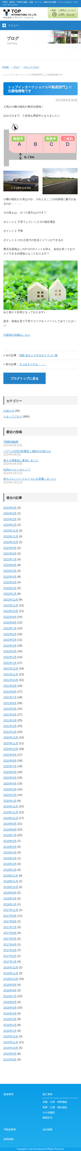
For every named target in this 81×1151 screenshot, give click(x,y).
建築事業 (9, 1094)
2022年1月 (10, 663)
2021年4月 (10, 714)
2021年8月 (10, 691)
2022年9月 (10, 617)
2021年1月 (10, 731)
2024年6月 (10, 507)
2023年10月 (10, 542)
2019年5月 (10, 846)
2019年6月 (10, 841)
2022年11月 (10, 605)
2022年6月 (10, 634)
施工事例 (47, 1094)
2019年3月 (10, 858)
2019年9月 (10, 823)
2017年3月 (10, 950)
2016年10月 (10, 979)
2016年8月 (10, 990)
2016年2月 (10, 1025)
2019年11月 (10, 812)
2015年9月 (10, 1053)
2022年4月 (10, 645)
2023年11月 (10, 536)
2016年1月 (10, 1030)
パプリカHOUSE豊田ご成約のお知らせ (27, 451)
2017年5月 (10, 938)
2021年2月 (10, 726)
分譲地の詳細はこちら (16, 334)
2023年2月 (10, 588)
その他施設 (49, 1112)
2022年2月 (10, 657)
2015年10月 (10, 1047)
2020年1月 (10, 800)
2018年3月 (10, 898)
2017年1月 (10, 961)
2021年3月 (10, 720)
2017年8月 (10, 921)
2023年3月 (10, 582)
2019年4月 (10, 852)
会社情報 (47, 1129)
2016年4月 (10, 1013)
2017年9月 (10, 915)
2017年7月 (10, 927)
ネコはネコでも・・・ (32, 364)
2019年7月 (10, 835)
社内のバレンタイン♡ (16, 469)
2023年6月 (10, 565)
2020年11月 (10, 743)
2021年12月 (10, 668)
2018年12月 (10, 875)
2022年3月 (10, 651)
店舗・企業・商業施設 (55, 1101)
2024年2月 (10, 519)
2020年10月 (10, 749)
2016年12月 (10, 967)
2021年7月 (10, 697)
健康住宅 (47, 1117)
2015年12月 (10, 1036)
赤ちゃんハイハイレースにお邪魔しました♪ (29, 478)
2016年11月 (10, 973)
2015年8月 (10, 1059)
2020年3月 (10, 789)
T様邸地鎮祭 (10, 441)
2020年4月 (10, 783)
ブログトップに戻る (24, 378)
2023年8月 (10, 553)
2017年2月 (10, 956)
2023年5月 (10, 570)
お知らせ (8, 410)
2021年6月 (10, 703)
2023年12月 (10, 530)
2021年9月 (10, 685)
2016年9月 (10, 984)
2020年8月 (10, 760)
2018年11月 (10, 881)
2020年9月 (10, 754)
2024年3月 (10, 513)
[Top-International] (20, 13)
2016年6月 (10, 1002)
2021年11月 (10, 674)
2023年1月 (10, 593)
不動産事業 (10, 1129)
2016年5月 (10, 1007)
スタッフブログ (12, 416)
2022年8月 (10, 622)
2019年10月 (10, 818)
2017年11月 (10, 910)
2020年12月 (10, 737)
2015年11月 (10, 1042)
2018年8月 (10, 892)
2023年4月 (10, 576)
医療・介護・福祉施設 (55, 1107)
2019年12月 (10, 806)
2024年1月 (10, 524)
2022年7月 (10, 628)
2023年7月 (10, 559)
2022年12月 (10, 599)
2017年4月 (10, 944)
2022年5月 (10, 639)
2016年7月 (10, 996)
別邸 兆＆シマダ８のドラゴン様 (38, 355)
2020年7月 (10, 766)
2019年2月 (10, 864)
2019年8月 (10, 829)
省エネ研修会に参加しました (20, 460)
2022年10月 (10, 611)
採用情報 (9, 1139)
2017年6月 (10, 932)
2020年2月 (10, 795)
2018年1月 (10, 904)
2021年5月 (10, 708)
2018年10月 (10, 887)
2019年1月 (10, 869)
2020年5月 (10, 777)
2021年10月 (10, 680)
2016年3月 (10, 1019)
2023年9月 (10, 548)
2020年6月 (10, 772)
